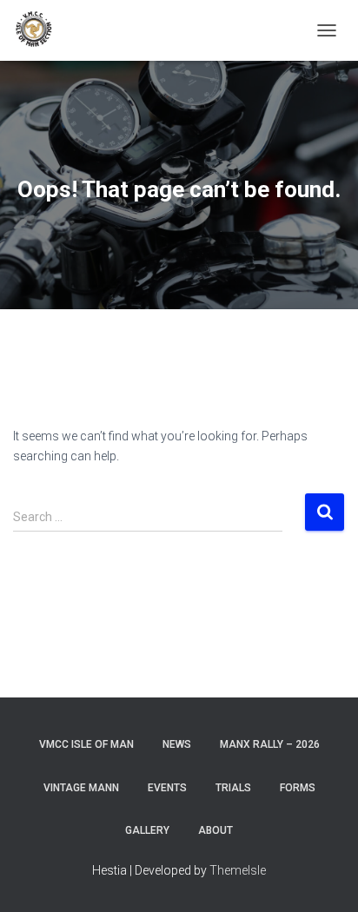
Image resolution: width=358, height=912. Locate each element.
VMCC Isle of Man (86, 744)
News (176, 744)
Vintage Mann (81, 788)
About (215, 830)
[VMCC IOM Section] (41, 30)
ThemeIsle (237, 870)
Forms (297, 788)
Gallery (147, 830)
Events (167, 788)
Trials (233, 788)
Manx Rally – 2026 (270, 744)
